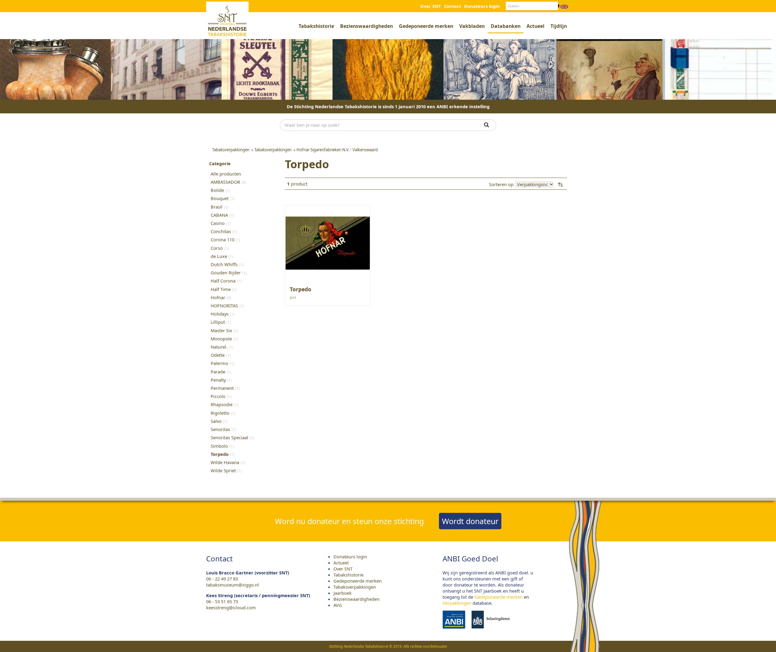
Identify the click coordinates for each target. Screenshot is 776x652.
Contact (452, 6)
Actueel (535, 26)
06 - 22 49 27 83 (222, 579)
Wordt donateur (470, 521)
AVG (337, 605)
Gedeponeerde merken (426, 26)
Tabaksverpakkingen (354, 587)
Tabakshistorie (316, 26)
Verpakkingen (457, 603)
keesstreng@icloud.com (231, 607)
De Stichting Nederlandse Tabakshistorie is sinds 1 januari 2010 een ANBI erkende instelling (388, 106)
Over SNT (430, 6)
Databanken (505, 26)
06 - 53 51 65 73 (222, 601)
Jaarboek (342, 593)
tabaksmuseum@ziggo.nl (232, 585)
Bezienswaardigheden (366, 26)
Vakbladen (472, 26)
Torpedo (300, 289)
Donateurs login (482, 6)
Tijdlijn (558, 26)
